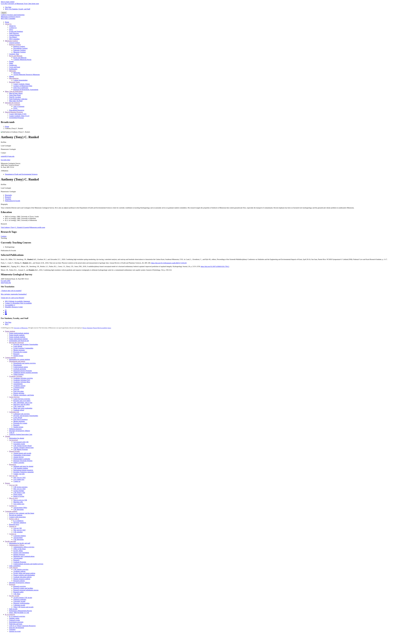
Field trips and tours (15, 624)
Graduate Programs (19, 562)
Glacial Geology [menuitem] (14, 43)
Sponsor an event (15, 631)
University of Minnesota (21, 328)
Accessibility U (10, 305)
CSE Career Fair (18, 406)
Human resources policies (21, 579)
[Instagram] (5, 310)
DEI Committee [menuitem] (14, 39)
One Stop (8, 7)
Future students (10, 331)
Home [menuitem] (7, 22)
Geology (4, 236)
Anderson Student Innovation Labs (20, 434)
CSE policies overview (20, 569)
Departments (17, 365)
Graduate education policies (22, 577)
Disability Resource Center (14, 307)
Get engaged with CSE (21, 442)
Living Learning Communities (23, 348)
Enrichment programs (16, 622)
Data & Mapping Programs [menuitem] (14, 112)
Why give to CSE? (19, 477)
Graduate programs (19, 369)
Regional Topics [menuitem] (14, 82)
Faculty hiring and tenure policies (24, 573)
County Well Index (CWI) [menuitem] (17, 114)
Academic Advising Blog (21, 382)
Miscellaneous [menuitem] (14, 78)
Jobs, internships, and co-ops (22, 402)
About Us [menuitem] (8, 24)
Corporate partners (11, 511)
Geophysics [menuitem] (13, 65)
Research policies (19, 581)
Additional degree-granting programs (25, 372)
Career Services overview (21, 399)
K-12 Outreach (10, 614)
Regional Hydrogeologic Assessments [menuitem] (25, 89)
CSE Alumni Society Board (22, 446)
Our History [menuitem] (13, 37)
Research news (14, 524)
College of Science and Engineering (12, 15)
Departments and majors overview (24, 363)
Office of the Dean (19, 549)
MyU (7, 324)
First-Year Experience (20, 419)
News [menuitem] (11, 29)
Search (4, 13)
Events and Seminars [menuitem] (16, 31)
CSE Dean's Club (19, 492)
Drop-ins (16, 389)
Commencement (18, 387)
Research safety (18, 592)
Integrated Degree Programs (22, 371)
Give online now (18, 479)
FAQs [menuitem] (15, 108)
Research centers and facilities (23, 588)
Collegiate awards (19, 605)
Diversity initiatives (19, 522)
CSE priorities (18, 532)
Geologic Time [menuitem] (14, 54)
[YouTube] (6, 314)
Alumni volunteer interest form (23, 447)
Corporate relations (19, 536)
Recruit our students (15, 515)
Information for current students (19, 359)
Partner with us (14, 519)
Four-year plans (18, 391)
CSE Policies (13, 567)
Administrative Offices (16, 545)
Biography (4, 204)
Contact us (16, 481)
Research (4, 224)
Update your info (19, 474)
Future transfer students (16, 335)
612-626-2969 (5, 281)
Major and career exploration (22, 408)
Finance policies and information (24, 575)
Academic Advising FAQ (21, 380)
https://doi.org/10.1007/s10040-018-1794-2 (215, 266)
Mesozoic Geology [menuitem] (19, 52)
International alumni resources (23, 470)
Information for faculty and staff (19, 543)
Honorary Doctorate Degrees (22, 461)
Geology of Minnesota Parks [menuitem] (22, 86)
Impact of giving (18, 496)
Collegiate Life (14, 412)
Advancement (17, 537)
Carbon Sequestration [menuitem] (20, 80)
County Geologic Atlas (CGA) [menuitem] (19, 116)
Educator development (16, 627)
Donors (7, 483)
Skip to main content (7, 2)
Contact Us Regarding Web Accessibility (18, 303)
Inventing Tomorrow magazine (23, 472)
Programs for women (20, 352)
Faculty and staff (10, 541)
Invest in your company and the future (21, 513)
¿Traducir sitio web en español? (11, 291)
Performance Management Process (20, 611)
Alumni (7, 436)
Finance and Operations (21, 552)
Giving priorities (18, 491)
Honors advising (18, 393)
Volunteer (12, 629)
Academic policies (19, 571)
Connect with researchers (17, 517)
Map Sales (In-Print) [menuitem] (15, 101)
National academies (19, 599)
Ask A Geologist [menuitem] (14, 104)
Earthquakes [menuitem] (13, 69)
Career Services (14, 397)
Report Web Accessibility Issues (102, 328)
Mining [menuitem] (11, 76)
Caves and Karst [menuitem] (14, 67)
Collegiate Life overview (21, 414)
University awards (19, 601)
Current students (10, 357)
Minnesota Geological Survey (10, 17)
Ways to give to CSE (20, 500)
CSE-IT (11, 432)
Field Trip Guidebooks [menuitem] (20, 88)
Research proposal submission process (25, 590)
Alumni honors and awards (22, 453)
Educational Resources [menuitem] (16, 110)
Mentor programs (19, 350)
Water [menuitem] (11, 63)
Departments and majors (17, 361)
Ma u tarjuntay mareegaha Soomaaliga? (14, 294)
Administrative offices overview (23, 547)
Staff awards (13, 609)
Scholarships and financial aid (19, 341)
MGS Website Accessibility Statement (17, 301)
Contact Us (13, 506)
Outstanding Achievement (21, 455)
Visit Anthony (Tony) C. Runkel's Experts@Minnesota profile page (23, 227)
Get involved (13, 440)
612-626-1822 (5, 160)
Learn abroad (17, 346)
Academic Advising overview (23, 378)
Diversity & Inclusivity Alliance (19, 431)
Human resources (19, 554)
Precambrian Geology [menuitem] (20, 48)
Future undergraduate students (19, 333)
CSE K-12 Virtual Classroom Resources (22, 626)
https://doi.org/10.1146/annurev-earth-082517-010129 (168, 263)
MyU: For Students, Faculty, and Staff (17, 9)
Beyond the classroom (16, 342)
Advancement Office (20, 507)
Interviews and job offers (21, 404)
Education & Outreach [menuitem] (12, 103)
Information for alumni (16, 438)
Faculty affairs (18, 551)
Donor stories (17, 494)
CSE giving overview (20, 487)
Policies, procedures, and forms (23, 395)
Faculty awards (14, 596)
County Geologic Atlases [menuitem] (21, 84)
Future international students (18, 339)
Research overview (19, 586)
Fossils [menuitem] (11, 61)
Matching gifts (18, 502)
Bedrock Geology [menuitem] (15, 44)
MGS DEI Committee (8, 18)
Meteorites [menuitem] (12, 71)
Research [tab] (8, 197)
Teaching (4, 238)
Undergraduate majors (20, 367)
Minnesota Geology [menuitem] (11, 41)
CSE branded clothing (20, 468)
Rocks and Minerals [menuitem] (15, 56)
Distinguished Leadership (21, 459)
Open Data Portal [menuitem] (15, 95)
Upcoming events (19, 444)
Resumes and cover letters (21, 401)
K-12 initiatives (18, 521)
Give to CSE (13, 476)
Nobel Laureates (18, 462)
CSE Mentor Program (20, 449)
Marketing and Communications (23, 556)
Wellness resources (15, 429)
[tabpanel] (200, 212)
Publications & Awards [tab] (12, 201)
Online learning (18, 374)
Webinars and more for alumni (23, 466)
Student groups (18, 356)
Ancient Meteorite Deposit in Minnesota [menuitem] (26, 74)
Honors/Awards (14, 451)
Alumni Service (18, 457)
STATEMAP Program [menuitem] (16, 118)
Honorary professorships (21, 603)
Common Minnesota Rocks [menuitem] (22, 59)
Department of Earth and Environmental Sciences (21, 174)
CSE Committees (15, 566)
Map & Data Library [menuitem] (16, 93)
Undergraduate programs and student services (28, 564)
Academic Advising (15, 376)
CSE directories (18, 509)
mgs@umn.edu (6, 283)
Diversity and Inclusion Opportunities (25, 344)
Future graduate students (17, 337)
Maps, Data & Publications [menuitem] (14, 91)
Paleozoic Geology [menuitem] (19, 50)
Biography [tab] (8, 195)
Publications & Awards (8, 250)
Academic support (19, 386)
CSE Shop (16, 594)
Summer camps (14, 618)
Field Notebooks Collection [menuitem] (18, 99)
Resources (12, 464)
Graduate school (18, 410)
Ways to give (13, 498)
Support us (12, 526)
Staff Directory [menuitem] (14, 33)
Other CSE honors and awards (23, 607)
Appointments (18, 384)
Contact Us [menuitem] (13, 28)
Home (7, 126)
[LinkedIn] (5, 312)
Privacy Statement (87, 328)
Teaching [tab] (8, 199)
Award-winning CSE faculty (22, 597)
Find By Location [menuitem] (15, 97)
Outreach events (14, 620)
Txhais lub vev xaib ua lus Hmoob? (12, 298)
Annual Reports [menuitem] (14, 35)
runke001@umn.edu (7, 156)
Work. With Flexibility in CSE (19, 612)
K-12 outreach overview (17, 616)
